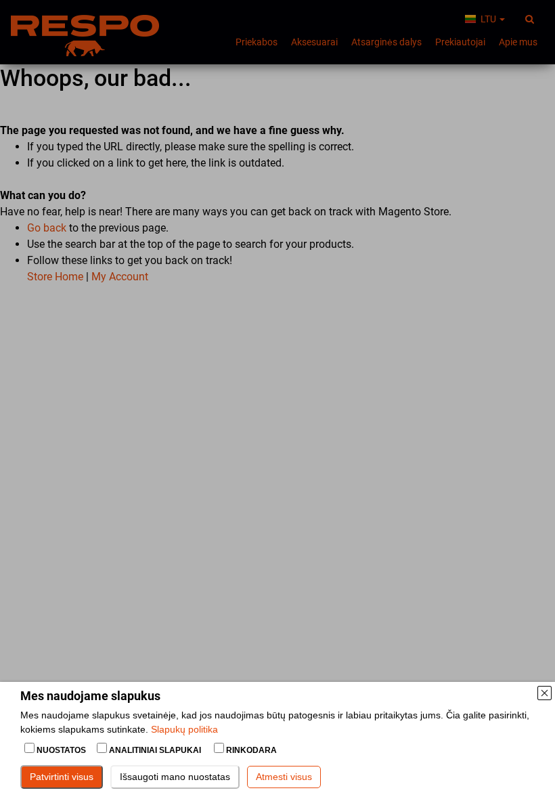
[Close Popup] (544, 693)
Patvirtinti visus (61, 776)
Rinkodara (250, 750)
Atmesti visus (284, 776)
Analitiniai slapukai (155, 750)
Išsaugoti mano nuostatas (175, 776)
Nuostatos (61, 750)
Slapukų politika (184, 729)
